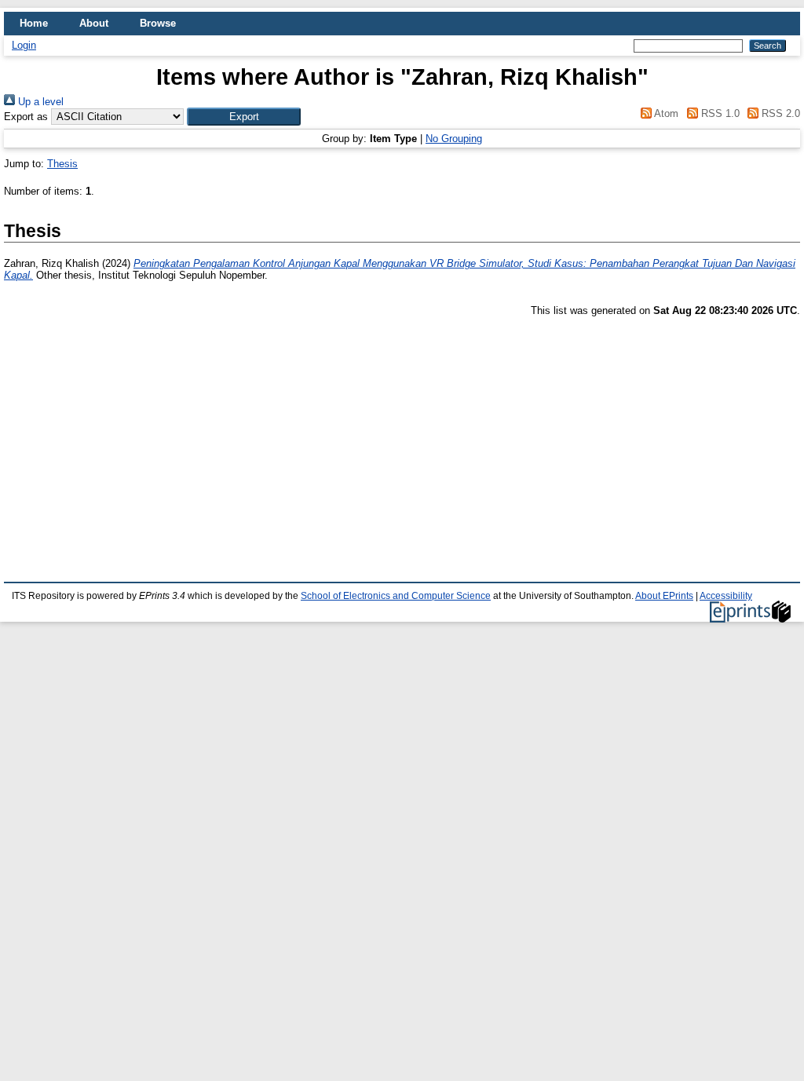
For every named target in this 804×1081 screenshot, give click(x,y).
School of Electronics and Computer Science (396, 596)
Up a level (39, 102)
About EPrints (664, 596)
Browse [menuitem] (158, 23)
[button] (244, 117)
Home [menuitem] (34, 23)
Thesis (62, 164)
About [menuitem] (93, 23)
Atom (665, 113)
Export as (26, 116)
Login (24, 45)
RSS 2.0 (779, 113)
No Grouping (454, 138)
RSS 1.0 (718, 113)
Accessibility (726, 596)
